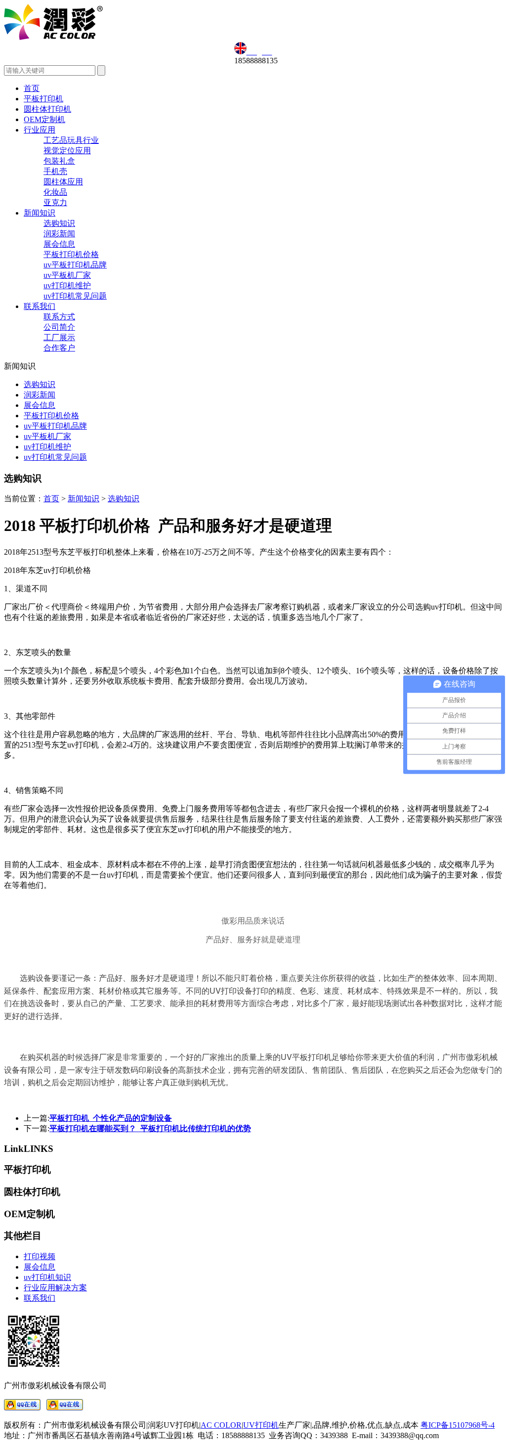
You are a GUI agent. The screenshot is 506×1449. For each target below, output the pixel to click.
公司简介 (59, 327)
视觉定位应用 (67, 150)
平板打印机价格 (71, 254)
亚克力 (55, 202)
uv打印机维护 (67, 285)
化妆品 (55, 192)
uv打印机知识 (47, 1277)
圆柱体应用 (63, 181)
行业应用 (39, 130)
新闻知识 (39, 213)
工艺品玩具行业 (71, 140)
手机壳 (55, 171)
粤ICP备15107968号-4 (458, 1425)
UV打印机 (261, 1425)
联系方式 (59, 316)
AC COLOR (221, 1425)
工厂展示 (59, 337)
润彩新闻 (59, 233)
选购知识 (59, 223)
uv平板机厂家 (67, 275)
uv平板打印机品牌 (75, 265)
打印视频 (39, 1256)
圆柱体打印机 (47, 109)
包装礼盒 (59, 161)
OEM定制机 (44, 119)
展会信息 (59, 244)
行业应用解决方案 (55, 1287)
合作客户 (59, 348)
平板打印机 (43, 98)
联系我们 (39, 306)
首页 (32, 88)
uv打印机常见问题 (75, 296)
